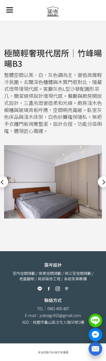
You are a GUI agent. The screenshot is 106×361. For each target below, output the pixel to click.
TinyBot (54, 352)
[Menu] (9, 9)
